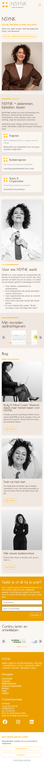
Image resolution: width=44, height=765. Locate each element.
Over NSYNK (7, 679)
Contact (5, 693)
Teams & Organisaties (12, 686)
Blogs (4, 691)
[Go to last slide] (4, 337)
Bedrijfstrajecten (9, 683)
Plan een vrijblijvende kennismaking (18, 36)
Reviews (5, 688)
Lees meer (9, 429)
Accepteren (20, 749)
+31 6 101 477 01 (10, 706)
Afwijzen (20, 755)
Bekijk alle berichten (10, 359)
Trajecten (6, 681)
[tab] (9, 342)
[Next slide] (40, 337)
